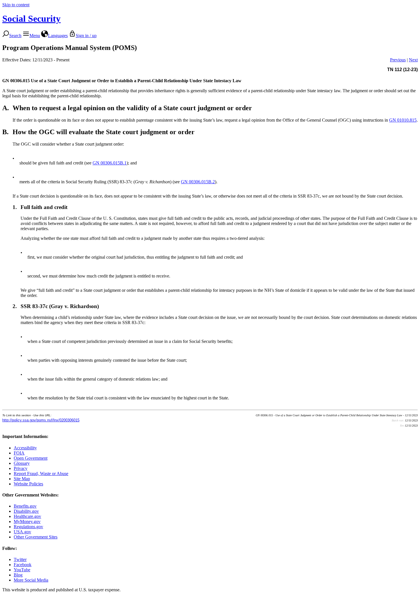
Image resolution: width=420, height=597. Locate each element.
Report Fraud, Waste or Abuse (41, 473)
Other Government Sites (35, 536)
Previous (398, 59)
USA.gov (22, 531)
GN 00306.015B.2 (198, 181)
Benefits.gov (25, 506)
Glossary (22, 463)
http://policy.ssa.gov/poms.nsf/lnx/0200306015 (40, 420)
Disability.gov (26, 511)
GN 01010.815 (403, 120)
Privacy (20, 468)
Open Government (30, 458)
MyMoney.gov (27, 521)
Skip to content (15, 4)
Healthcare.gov (27, 516)
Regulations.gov (28, 526)
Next (413, 59)
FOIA (19, 453)
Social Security (31, 18)
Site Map (22, 478)
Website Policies (28, 483)
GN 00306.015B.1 (110, 162)
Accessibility (25, 447)
